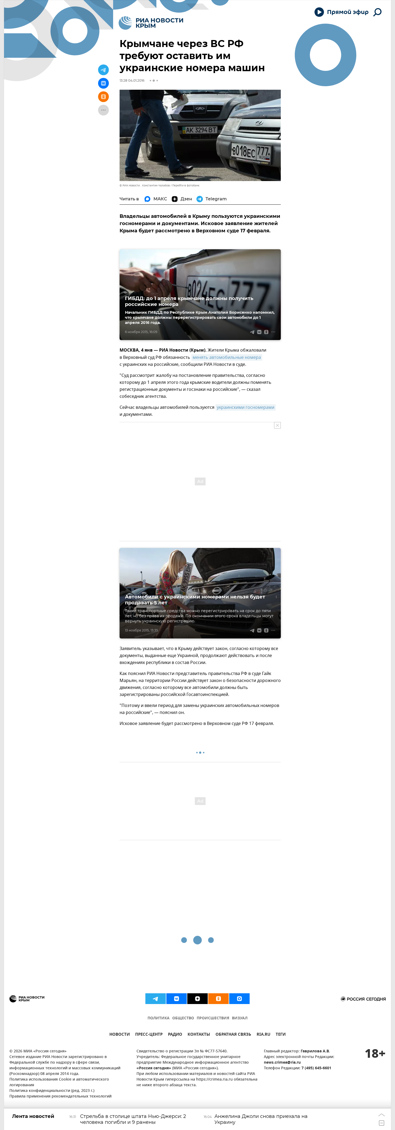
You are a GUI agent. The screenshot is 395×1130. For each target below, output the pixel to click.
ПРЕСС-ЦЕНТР (149, 1035)
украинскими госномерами (245, 407)
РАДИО (175, 1035)
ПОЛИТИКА (159, 1018)
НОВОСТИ (119, 1035)
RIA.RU (263, 1035)
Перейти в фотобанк (185, 185)
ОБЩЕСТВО (183, 1018)
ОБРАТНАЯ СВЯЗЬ (233, 1035)
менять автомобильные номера (227, 357)
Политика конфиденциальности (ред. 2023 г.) (51, 1091)
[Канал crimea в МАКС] (239, 998)
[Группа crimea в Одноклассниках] (218, 998)
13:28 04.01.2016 (132, 80)
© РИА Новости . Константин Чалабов (145, 185)
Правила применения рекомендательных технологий (60, 1096)
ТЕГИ (281, 1035)
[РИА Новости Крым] (150, 23)
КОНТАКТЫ (199, 1035)
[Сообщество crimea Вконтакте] (176, 998)
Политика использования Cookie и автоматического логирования (59, 1082)
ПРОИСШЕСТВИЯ (213, 1018)
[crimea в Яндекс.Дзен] (197, 998)
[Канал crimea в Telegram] (155, 998)
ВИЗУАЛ (239, 1018)
